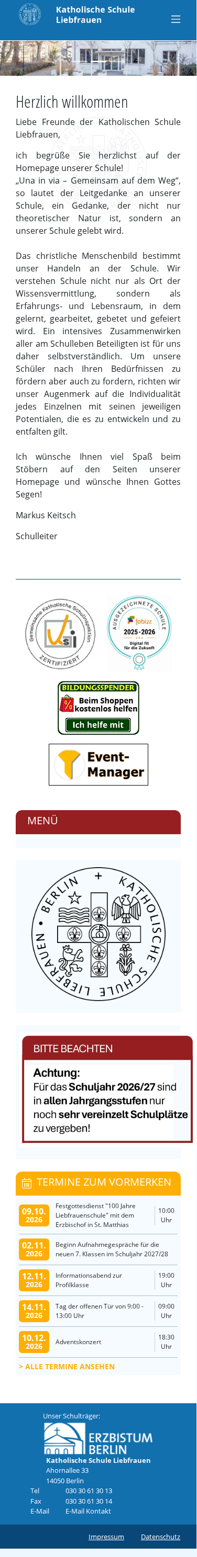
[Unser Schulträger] (98, 1437)
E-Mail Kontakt (88, 1511)
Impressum (106, 1536)
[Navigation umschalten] (176, 19)
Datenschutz (160, 1536)
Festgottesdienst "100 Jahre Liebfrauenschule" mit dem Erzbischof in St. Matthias (96, 1215)
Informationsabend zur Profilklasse (89, 1280)
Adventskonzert (78, 1341)
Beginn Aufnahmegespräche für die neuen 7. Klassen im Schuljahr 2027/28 (112, 1249)
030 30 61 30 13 (88, 1490)
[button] (10, 58)
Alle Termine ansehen (70, 1366)
